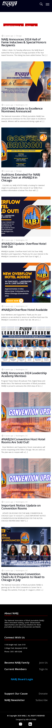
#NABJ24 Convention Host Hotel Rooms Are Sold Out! (23, 441)
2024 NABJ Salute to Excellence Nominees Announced (22, 110)
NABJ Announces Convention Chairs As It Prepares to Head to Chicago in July (22, 577)
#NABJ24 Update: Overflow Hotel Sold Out (23, 246)
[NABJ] (9, 4)
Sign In (43, 669)
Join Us (43, 663)
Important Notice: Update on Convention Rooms (21, 507)
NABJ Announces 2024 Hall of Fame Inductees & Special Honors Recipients (23, 42)
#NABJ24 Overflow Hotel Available (24, 310)
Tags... (29, 26)
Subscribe (42, 700)
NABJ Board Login (22, 679)
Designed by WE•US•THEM (26, 719)
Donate (43, 694)
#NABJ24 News (12, 26)
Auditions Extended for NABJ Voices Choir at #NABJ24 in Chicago (20, 177)
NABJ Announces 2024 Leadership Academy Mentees (24, 375)
